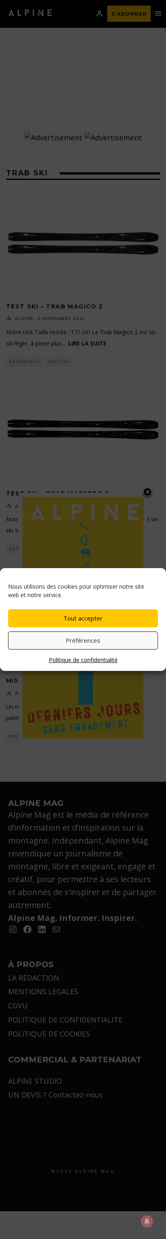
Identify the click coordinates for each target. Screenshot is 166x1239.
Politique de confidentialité (83, 660)
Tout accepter (83, 618)
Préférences (83, 640)
